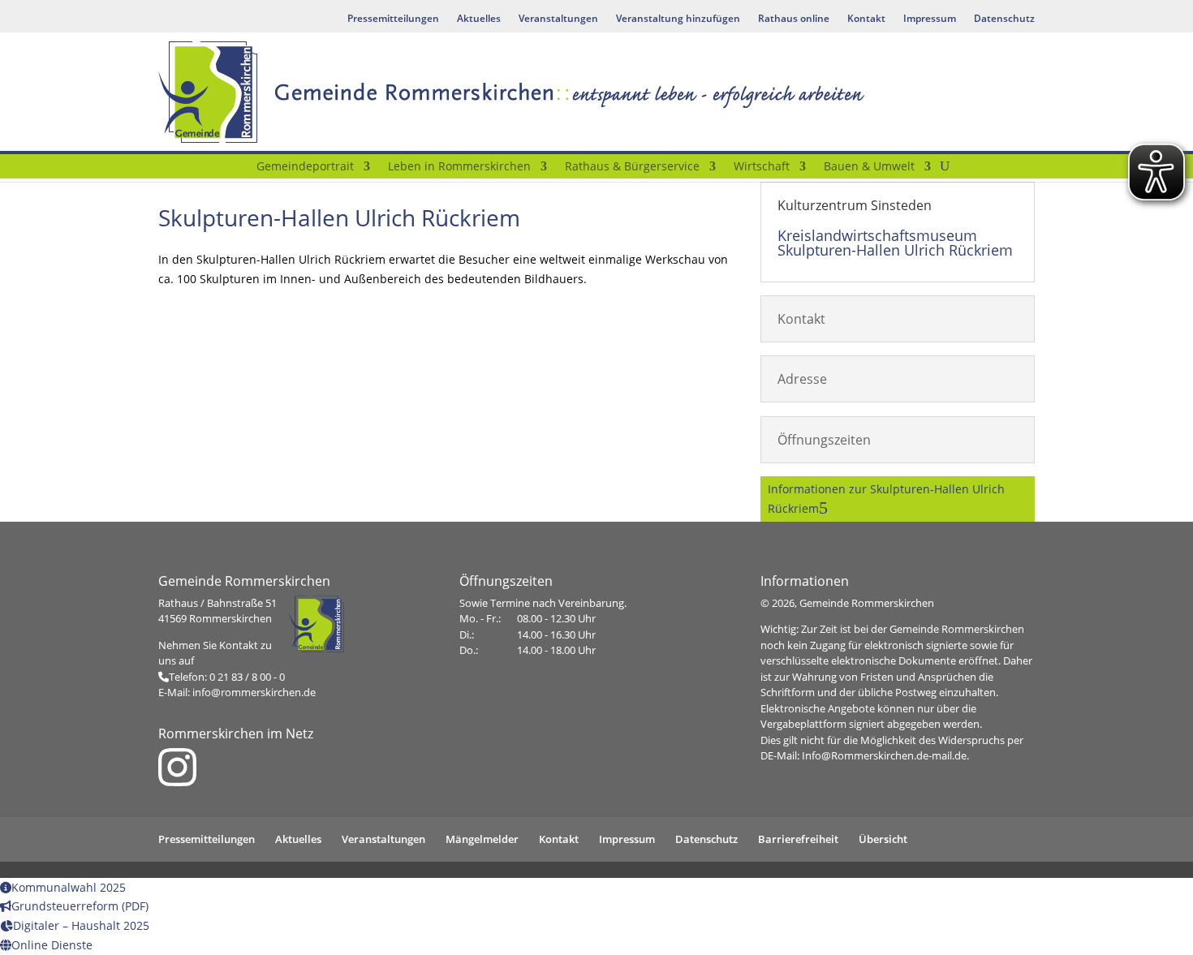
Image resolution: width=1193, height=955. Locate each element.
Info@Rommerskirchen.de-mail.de (884, 755)
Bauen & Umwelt (869, 167)
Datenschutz (1004, 19)
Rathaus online (793, 19)
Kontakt (866, 19)
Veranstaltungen (558, 19)
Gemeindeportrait (305, 167)
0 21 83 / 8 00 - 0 (247, 676)
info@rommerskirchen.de (254, 692)
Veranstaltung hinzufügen (678, 19)
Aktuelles (479, 19)
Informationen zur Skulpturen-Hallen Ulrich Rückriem (886, 498)
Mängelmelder (482, 839)
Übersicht (883, 839)
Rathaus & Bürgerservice (632, 167)
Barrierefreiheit (798, 839)
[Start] (237, 170)
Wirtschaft (762, 167)
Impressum (929, 19)
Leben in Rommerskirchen (459, 167)
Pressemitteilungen (393, 19)
